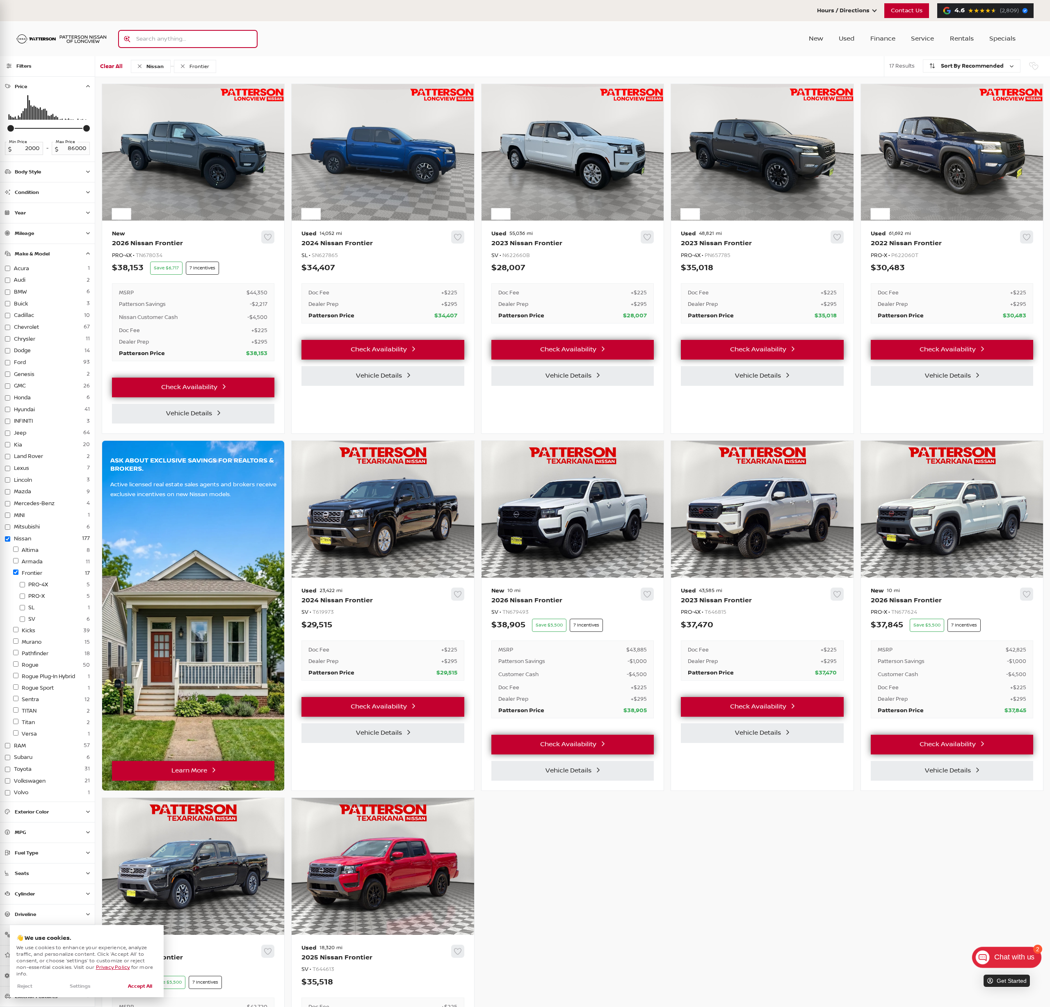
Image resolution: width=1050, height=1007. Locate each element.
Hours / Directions (843, 10)
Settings (80, 986)
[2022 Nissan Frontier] (952, 277)
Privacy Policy (113, 967)
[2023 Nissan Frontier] (573, 277)
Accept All (140, 986)
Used (846, 38)
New (816, 38)
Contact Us (906, 10)
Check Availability (189, 387)
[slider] (11, 128)
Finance (882, 38)
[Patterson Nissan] (61, 39)
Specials (1002, 38)
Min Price (18, 142)
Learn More (189, 770)
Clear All (111, 66)
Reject (24, 986)
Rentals (962, 38)
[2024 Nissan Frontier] (383, 277)
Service (922, 38)
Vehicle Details (189, 413)
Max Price (65, 142)
